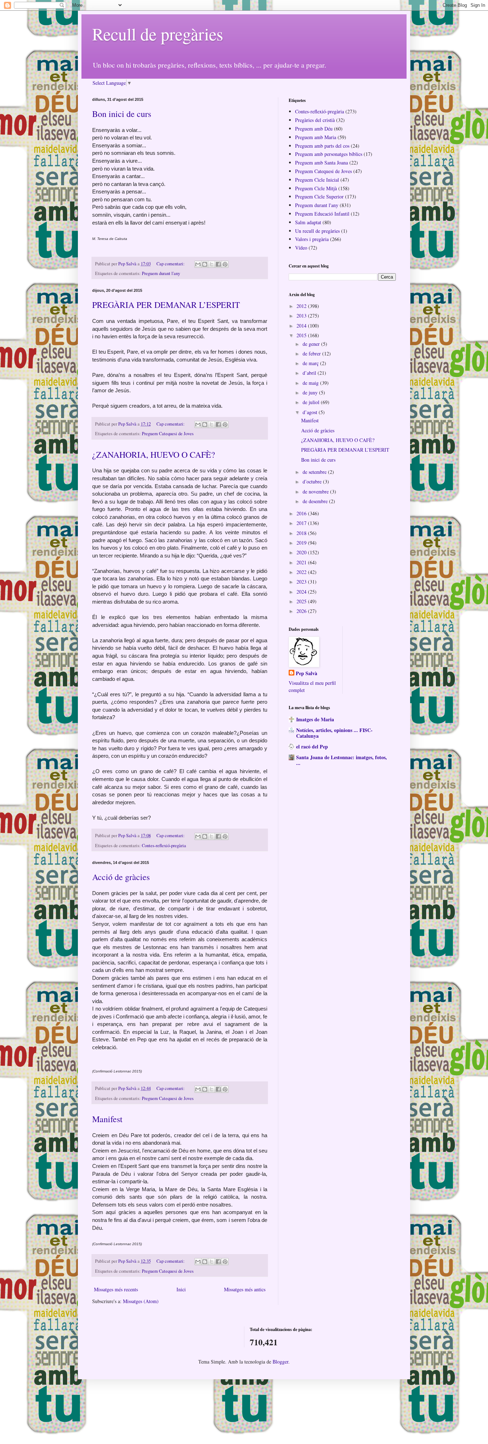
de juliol (312, 402)
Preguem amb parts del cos (322, 145)
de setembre (315, 471)
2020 (302, 552)
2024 (302, 591)
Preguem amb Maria (315, 137)
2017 (302, 523)
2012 (302, 306)
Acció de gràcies (121, 877)
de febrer (312, 353)
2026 (302, 611)
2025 (302, 601)
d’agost (311, 412)
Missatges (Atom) (141, 1301)
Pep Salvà (306, 673)
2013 (302, 315)
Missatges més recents (116, 1289)
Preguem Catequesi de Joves (168, 434)
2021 (302, 562)
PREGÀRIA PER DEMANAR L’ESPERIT (166, 304)
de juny (311, 392)
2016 (302, 513)
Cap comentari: (171, 264)
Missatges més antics (244, 1289)
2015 (302, 335)
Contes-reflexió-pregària (164, 846)
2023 (302, 581)
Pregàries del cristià (315, 120)
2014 (302, 325)
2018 (302, 533)
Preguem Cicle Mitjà (316, 188)
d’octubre (313, 481)
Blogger (280, 1361)
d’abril (310, 372)
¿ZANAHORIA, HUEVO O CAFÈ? (153, 454)
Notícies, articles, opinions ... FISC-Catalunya (334, 733)
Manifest (107, 1119)
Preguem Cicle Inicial (317, 179)
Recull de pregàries (157, 33)
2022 (302, 572)
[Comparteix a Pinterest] (225, 264)
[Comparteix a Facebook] (218, 264)
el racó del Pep (312, 746)
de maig (311, 382)
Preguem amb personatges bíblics (328, 154)
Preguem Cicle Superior (319, 196)
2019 (302, 542)
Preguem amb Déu (314, 128)
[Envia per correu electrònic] (197, 264)
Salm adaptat (308, 222)
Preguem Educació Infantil (322, 213)
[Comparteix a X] (211, 264)
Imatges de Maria (315, 719)
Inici (181, 1289)
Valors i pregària (312, 239)
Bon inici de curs (121, 113)
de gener (312, 343)
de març (311, 363)
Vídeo (301, 247)
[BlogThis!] (204, 264)
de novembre (316, 491)
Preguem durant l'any (161, 273)
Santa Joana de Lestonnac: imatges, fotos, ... (341, 760)
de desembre (316, 501)
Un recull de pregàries (317, 230)
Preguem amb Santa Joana (321, 162)
